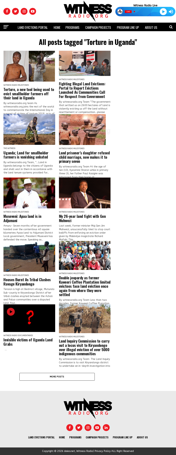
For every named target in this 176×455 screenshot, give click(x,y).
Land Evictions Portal (33, 27)
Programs (72, 27)
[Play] (163, 11)
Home (57, 27)
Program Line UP (128, 27)
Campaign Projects (98, 27)
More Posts (57, 376)
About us (151, 27)
